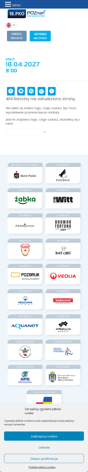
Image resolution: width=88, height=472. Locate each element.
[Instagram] (41, 91)
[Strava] (11, 91)
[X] (52, 91)
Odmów (44, 447)
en (13, 24)
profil (17, 35)
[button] (8, 4)
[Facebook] (31, 91)
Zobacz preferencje (44, 459)
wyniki (40, 36)
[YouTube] (21, 91)
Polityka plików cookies (42, 467)
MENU (16, 5)
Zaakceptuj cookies (44, 436)
